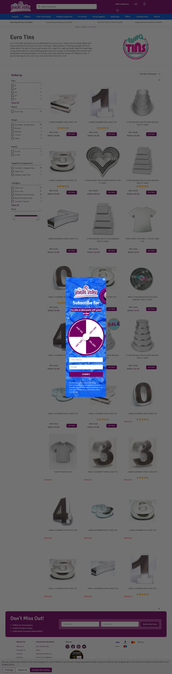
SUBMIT (86, 374)
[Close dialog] (104, 279)
